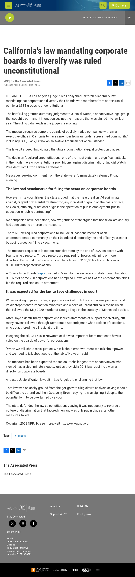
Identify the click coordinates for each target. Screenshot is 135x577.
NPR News (21, 435)
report (42, 273)
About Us (55, 506)
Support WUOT (58, 514)
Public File (82, 506)
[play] (9, 18)
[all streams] (130, 18)
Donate (120, 5)
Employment (84, 514)
